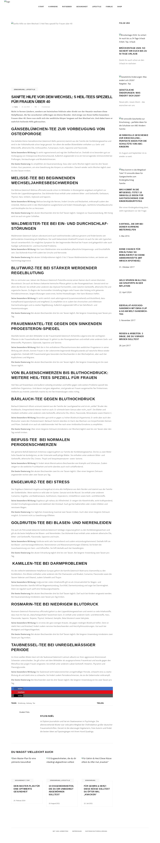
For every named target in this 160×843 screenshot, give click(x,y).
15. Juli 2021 (88, 803)
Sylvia (16, 107)
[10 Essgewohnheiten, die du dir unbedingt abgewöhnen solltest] (62, 769)
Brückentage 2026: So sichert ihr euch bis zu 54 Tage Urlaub (133, 51)
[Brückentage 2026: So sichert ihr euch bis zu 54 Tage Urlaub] (134, 38)
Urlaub (132, 41)
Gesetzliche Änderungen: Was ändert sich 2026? (129, 93)
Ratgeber (123, 83)
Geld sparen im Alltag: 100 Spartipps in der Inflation (133, 283)
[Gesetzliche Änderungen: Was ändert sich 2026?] (134, 80)
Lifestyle (30, 89)
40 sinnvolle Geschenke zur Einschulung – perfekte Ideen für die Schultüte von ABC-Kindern (133, 141)
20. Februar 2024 (19, 801)
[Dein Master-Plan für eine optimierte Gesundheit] (27, 769)
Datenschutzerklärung (96, 831)
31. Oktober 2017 (126, 267)
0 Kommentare (46, 107)
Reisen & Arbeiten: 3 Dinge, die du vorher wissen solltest (131, 336)
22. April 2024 (125, 292)
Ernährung (19, 89)
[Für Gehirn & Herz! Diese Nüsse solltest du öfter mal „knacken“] (97, 769)
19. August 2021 (54, 803)
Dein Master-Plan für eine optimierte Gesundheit (27, 789)
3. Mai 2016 (124, 236)
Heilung (29, 703)
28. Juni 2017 (125, 345)
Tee (34, 703)
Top (28, 780)
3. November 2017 (127, 320)
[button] (18, 688)
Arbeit (121, 41)
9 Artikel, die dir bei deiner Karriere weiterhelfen (131, 227)
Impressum (77, 831)
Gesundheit (20, 780)
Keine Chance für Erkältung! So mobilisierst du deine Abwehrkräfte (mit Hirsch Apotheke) (132, 255)
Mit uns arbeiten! (61, 831)
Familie (122, 129)
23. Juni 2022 (26, 107)
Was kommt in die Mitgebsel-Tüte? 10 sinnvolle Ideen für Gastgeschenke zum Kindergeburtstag (131, 195)
